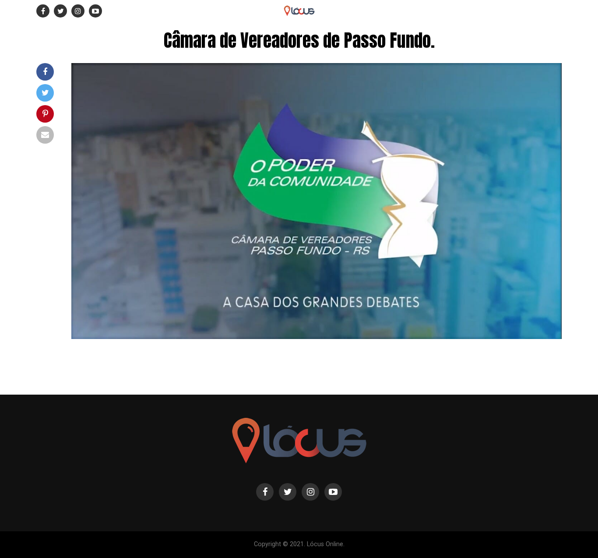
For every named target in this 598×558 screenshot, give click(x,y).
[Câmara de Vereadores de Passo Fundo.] (316, 336)
